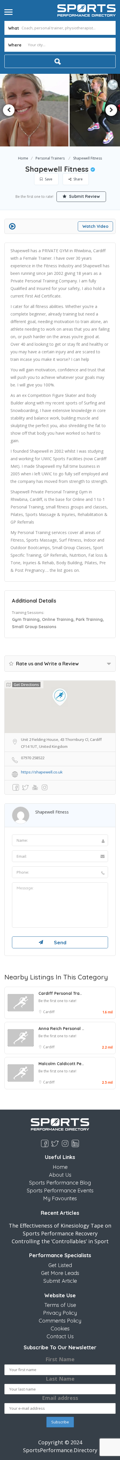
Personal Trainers (50, 158)
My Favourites (60, 1198)
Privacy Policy (60, 1312)
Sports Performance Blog (60, 1182)
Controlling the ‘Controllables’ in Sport (60, 1241)
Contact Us (60, 1336)
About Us (60, 1174)
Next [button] (111, 110)
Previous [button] (8, 110)
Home (23, 158)
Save (48, 179)
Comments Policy (60, 1320)
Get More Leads (60, 1273)
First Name (60, 1359)
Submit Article (60, 1281)
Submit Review (84, 196)
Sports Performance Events (60, 1190)
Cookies (60, 1328)
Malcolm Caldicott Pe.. (61, 1063)
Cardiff (48, 1011)
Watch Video (95, 226)
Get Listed (60, 1265)
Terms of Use (60, 1305)
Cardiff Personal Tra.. (60, 993)
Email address (60, 1397)
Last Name (60, 1378)
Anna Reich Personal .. (61, 1028)
